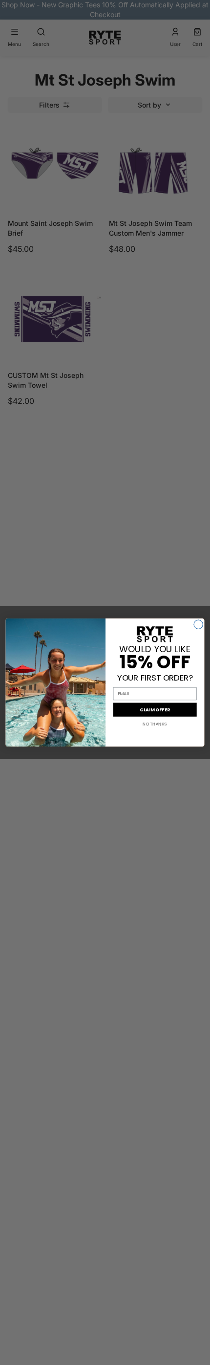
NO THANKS (155, 724)
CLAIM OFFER (155, 709)
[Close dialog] (198, 624)
